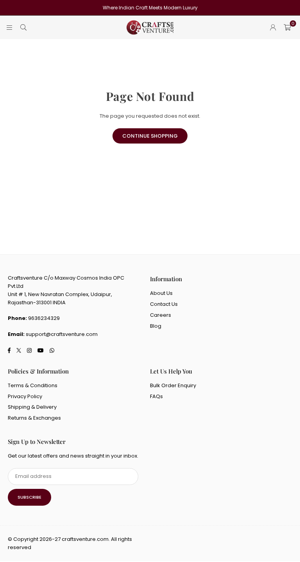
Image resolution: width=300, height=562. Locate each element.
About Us (161, 293)
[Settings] (273, 27)
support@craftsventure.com (62, 334)
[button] (287, 27)
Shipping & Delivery (32, 407)
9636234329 (44, 318)
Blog (155, 326)
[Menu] (9, 27)
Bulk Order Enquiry (173, 385)
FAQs (156, 396)
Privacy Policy (25, 396)
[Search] (23, 27)
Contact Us (164, 304)
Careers (160, 315)
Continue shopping (150, 136)
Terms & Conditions (32, 385)
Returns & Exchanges (34, 418)
